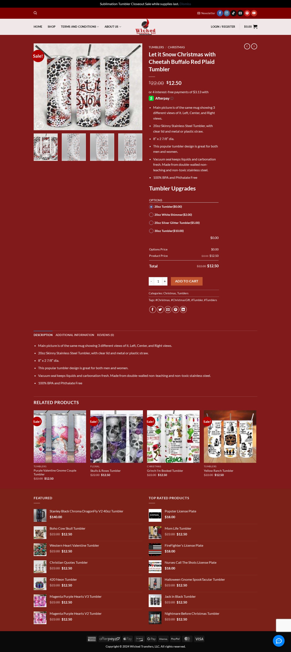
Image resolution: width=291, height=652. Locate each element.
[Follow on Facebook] (220, 13)
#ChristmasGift (180, 300)
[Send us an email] (240, 13)
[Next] (135, 87)
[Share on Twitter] (160, 309)
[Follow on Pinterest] (247, 13)
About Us (111, 26)
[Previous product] (254, 46)
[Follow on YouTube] (254, 13)
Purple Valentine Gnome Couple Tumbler (55, 472)
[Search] (35, 13)
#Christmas (163, 300)
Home (38, 26)
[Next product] (247, 46)
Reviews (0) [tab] (105, 335)
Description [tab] (43, 335)
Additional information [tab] (75, 335)
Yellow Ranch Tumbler (218, 470)
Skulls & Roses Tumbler (105, 470)
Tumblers (156, 47)
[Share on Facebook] (152, 309)
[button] (206, 13)
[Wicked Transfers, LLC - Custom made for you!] (145, 27)
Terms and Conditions (78, 26)
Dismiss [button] (185, 4)
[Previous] (41, 87)
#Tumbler (197, 300)
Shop (51, 26)
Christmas (176, 47)
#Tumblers (210, 300)
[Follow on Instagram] (227, 13)
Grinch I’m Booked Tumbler (165, 470)
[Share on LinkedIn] (183, 309)
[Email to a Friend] (167, 309)
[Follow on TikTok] (233, 13)
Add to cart (187, 281)
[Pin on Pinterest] (175, 309)
